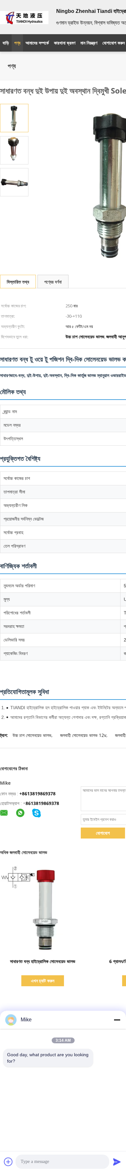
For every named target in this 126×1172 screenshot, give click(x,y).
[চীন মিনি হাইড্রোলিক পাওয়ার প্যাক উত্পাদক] (24, 17)
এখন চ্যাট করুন (42, 981)
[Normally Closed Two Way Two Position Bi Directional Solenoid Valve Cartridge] (14, 117)
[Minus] (117, 1020)
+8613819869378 (37, 793)
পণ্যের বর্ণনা (53, 282)
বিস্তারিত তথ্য (18, 282)
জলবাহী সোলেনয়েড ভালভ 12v (83, 735)
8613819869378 (42, 803)
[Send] (117, 1162)
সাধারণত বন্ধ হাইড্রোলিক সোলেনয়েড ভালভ (42, 961)
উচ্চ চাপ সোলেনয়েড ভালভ (32, 735)
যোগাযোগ (103, 833)
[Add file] (8, 1162)
